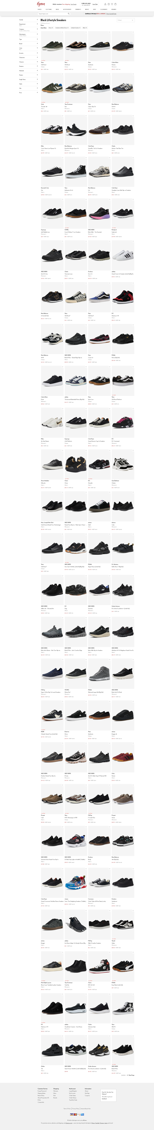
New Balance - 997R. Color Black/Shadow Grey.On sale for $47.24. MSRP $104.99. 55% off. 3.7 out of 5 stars (52, 343)
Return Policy (41, 1095)
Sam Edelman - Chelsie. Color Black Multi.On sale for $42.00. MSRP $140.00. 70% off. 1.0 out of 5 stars (123, 469)
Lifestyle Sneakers (75, 27)
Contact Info (41, 1102)
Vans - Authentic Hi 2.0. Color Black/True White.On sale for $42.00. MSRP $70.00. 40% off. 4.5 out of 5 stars (76, 176)
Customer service (109, 4)
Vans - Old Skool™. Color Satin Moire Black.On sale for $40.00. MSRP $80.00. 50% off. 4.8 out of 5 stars (52, 552)
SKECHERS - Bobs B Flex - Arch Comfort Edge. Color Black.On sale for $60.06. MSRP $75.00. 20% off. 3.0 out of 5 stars (76, 636)
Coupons (87, 1095)
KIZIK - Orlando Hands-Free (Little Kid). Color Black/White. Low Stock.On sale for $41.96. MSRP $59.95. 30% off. (52, 720)
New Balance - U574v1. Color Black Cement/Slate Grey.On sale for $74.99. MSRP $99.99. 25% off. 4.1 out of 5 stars (123, 92)
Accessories (67, 9)
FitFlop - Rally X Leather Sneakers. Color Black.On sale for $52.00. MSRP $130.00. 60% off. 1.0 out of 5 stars (99, 929)
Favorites (112, 4)
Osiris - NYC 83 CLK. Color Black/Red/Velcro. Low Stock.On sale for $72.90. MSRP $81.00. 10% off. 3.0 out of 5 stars (99, 971)
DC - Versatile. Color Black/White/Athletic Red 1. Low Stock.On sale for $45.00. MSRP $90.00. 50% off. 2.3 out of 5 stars (99, 469)
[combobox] (54, 13)
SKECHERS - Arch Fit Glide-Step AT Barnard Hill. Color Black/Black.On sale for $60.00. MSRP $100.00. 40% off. (99, 761)
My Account (105, 4)
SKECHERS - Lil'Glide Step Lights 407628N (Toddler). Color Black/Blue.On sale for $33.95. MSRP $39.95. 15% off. (76, 845)
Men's (87, 9)
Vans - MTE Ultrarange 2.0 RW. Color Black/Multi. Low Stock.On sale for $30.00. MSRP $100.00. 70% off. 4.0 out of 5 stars (76, 803)
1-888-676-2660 (86, 3)
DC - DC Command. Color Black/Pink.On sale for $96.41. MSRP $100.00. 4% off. (123, 427)
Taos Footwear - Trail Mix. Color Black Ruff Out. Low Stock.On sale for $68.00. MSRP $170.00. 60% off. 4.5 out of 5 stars (76, 971)
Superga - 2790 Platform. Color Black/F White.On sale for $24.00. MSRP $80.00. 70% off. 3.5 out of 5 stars (76, 427)
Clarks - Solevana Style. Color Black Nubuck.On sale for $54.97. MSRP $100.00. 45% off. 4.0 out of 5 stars (99, 1012)
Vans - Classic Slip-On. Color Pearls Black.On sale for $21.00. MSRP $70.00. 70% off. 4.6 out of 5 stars (99, 92)
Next (131, 1075)
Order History (72, 1098)
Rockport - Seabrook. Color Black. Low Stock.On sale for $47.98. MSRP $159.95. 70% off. (123, 218)
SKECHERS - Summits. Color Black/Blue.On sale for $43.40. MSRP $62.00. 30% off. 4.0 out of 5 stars (99, 594)
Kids (54, 1095)
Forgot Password (42, 1091)
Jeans (105, 1123)
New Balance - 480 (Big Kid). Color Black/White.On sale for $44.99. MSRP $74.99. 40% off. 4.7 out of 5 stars (123, 845)
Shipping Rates (41, 1093)
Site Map (87, 1093)
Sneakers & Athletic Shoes (61, 27)
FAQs (39, 1100)
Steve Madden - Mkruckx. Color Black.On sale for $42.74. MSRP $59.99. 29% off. (52, 469)
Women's (78, 9)
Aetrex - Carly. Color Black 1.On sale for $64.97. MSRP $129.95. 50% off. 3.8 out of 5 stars (123, 511)
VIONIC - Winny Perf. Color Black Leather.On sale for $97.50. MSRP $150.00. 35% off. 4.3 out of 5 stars (76, 678)
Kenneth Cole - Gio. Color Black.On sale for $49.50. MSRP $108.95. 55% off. (52, 176)
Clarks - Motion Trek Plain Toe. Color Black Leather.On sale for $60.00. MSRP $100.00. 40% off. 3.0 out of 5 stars (123, 134)
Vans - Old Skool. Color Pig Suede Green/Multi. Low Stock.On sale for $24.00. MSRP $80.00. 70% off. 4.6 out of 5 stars (52, 50)
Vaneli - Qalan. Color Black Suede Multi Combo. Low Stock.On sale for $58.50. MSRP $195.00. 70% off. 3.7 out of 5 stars (123, 929)
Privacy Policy (75, 1108)
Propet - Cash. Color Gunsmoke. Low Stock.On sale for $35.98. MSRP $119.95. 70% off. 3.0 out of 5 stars (52, 803)
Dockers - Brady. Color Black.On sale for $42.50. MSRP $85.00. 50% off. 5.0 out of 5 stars (99, 845)
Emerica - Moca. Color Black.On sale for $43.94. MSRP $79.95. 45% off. (76, 720)
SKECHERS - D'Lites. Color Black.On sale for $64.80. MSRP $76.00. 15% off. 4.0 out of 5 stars (76, 761)
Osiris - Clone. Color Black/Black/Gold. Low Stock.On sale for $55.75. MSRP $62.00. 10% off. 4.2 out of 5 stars (76, 469)
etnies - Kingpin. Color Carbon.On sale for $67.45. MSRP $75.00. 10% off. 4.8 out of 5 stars (52, 929)
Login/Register (73, 1091)
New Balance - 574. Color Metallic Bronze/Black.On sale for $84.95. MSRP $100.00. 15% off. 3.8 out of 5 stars (99, 176)
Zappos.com (69, 1123)
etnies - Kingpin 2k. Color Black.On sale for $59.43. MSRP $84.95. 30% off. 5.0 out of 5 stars (123, 720)
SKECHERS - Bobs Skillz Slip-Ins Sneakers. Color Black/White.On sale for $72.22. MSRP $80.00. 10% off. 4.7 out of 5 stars (99, 636)
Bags (57, 9)
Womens (55, 1091)
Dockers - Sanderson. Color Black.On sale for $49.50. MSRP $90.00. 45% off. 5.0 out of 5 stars (123, 887)
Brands (114, 9)
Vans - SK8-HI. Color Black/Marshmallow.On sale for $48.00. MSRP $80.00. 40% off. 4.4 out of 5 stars (123, 1012)
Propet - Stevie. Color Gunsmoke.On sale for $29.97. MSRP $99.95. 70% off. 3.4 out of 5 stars (123, 803)
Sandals (97, 1123)
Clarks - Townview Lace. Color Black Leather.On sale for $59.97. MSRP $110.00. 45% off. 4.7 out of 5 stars (76, 260)
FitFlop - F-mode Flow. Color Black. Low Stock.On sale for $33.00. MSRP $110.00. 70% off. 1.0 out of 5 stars (99, 803)
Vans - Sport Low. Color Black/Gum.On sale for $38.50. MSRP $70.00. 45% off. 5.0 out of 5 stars (99, 385)
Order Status (72, 1095)
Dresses (102, 1123)
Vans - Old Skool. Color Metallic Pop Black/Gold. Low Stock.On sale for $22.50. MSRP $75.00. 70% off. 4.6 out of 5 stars (76, 50)
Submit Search (69, 14)
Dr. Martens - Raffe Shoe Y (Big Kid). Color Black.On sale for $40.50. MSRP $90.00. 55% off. (123, 552)
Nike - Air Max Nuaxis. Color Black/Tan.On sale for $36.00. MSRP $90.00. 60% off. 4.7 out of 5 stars (52, 427)
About (86, 1091)
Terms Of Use (67, 1108)
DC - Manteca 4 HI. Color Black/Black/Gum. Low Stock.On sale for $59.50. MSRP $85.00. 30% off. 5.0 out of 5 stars (52, 1012)
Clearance (104, 9)
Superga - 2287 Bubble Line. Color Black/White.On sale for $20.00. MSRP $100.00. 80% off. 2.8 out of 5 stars (52, 218)
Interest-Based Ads (85, 1108)
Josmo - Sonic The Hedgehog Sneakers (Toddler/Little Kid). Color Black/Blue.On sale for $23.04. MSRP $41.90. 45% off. (76, 887)
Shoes (40, 9)
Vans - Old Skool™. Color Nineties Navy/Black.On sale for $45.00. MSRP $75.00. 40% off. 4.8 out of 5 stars (99, 301)
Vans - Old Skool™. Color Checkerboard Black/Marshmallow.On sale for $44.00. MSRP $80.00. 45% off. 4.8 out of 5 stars (76, 301)
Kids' (94, 9)
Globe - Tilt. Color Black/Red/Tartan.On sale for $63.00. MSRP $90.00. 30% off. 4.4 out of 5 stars (52, 1054)
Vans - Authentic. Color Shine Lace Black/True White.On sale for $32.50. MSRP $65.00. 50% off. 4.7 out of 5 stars (99, 50)
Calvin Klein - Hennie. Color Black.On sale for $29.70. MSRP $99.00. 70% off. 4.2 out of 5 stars (123, 50)
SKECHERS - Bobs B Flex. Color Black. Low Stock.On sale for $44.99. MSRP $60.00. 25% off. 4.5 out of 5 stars (123, 1054)
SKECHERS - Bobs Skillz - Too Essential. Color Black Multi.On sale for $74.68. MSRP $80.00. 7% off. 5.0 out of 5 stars (99, 218)
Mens (54, 1093)
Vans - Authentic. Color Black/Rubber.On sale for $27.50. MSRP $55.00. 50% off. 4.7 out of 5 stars (99, 720)
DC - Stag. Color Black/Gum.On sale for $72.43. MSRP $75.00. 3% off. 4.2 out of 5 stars (76, 594)
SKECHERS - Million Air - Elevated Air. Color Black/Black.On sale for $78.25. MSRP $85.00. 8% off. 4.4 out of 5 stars (52, 594)
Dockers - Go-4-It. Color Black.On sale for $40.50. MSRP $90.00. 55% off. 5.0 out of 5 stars (99, 260)
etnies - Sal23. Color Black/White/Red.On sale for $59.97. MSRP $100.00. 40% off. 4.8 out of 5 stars (99, 511)
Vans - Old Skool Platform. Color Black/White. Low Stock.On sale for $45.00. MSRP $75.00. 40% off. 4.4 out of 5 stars (123, 385)
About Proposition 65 (43, 1098)
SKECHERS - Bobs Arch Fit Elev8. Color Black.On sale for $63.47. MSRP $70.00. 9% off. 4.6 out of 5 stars (123, 678)
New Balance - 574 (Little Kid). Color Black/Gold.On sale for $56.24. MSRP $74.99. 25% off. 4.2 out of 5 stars (52, 301)
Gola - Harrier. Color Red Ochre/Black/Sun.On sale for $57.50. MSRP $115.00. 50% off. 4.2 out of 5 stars (123, 761)
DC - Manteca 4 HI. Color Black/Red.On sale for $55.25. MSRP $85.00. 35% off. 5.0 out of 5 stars (123, 301)
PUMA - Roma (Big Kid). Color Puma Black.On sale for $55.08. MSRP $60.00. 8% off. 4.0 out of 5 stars (123, 343)
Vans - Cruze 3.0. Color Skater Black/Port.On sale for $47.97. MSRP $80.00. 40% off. (99, 343)
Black (84, 27)
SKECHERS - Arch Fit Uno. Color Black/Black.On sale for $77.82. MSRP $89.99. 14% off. (52, 260)
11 (127, 1075)
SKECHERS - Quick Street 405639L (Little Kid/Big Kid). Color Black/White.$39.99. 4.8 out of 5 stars (76, 1054)
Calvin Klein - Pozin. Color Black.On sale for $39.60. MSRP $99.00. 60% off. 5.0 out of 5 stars (52, 385)
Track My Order (73, 1100)
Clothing (49, 9)
